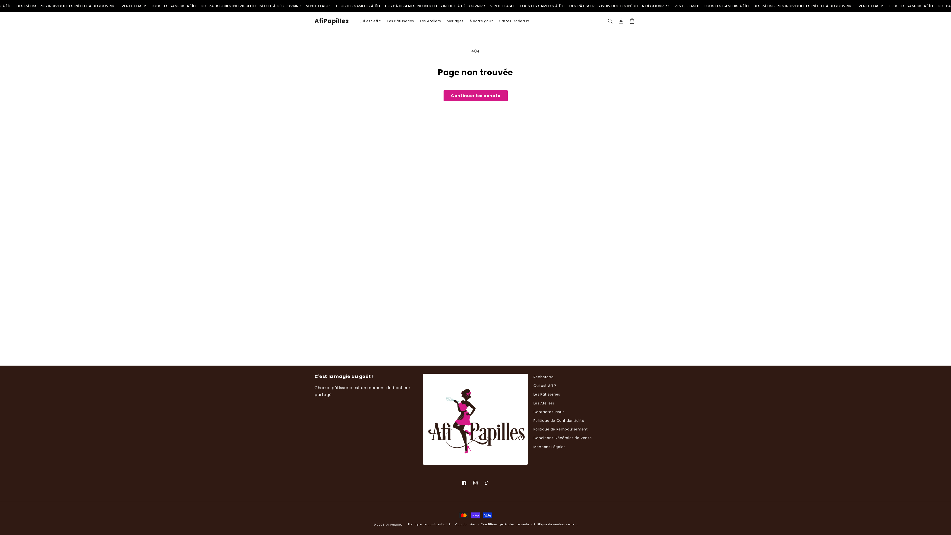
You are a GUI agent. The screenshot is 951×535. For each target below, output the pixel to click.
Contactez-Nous (548, 411)
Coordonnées (465, 524)
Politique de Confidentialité (558, 420)
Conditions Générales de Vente (562, 437)
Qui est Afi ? (544, 385)
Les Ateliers (543, 403)
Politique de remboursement (556, 524)
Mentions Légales (549, 446)
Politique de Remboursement (560, 429)
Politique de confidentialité (429, 524)
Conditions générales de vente (505, 524)
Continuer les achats (475, 96)
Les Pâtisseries (546, 394)
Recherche (543, 376)
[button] (610, 21)
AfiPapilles (394, 525)
